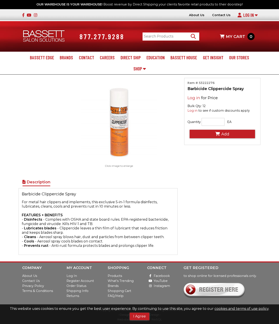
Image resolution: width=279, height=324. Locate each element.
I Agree (139, 316)
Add (225, 133)
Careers (107, 57)
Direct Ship (131, 57)
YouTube (161, 281)
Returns (72, 296)
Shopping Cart (119, 291)
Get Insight (213, 57)
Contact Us (221, 15)
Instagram (162, 286)
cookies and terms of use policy (241, 309)
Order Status (76, 286)
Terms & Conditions (37, 291)
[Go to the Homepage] (44, 36)
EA (229, 122)
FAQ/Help (116, 296)
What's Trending (121, 281)
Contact (86, 57)
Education (155, 57)
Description (38, 181)
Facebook (162, 276)
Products (115, 276)
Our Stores (239, 57)
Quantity (194, 122)
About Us (196, 15)
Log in (193, 97)
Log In (249, 15)
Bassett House (183, 57)
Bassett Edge (42, 57)
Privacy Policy (33, 286)
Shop (138, 68)
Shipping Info (77, 291)
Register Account (80, 281)
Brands (66, 57)
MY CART (239, 36)
